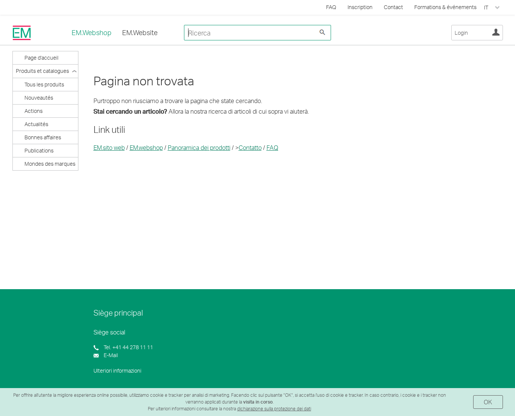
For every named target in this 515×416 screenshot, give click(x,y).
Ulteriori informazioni (117, 370)
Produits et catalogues (42, 71)
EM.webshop (146, 147)
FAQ (272, 147)
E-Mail (110, 355)
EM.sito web (109, 147)
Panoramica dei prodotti (199, 147)
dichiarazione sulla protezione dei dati (274, 408)
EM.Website (140, 32)
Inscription (360, 7)
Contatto (250, 147)
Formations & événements (445, 7)
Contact (393, 7)
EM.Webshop (92, 32)
